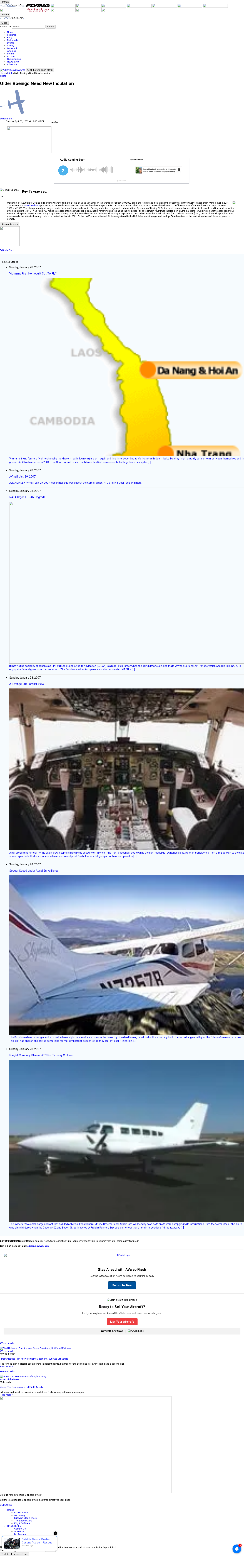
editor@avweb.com (38, 1246)
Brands (5, 2)
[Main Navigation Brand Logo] (12, 19)
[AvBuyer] (114, 7)
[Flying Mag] (38, 7)
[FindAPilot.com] (88, 11)
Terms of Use (21, 1536)
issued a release (31, 205)
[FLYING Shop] (113, 11)
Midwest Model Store (25, 1518)
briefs (10, 73)
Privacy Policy (21, 1539)
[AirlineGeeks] (63, 7)
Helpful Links (14, 1526)
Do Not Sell (20, 1542)
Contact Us (20, 1528)
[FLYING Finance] (63, 11)
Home (3, 73)
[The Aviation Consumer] (215, 7)
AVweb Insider (7, 1343)
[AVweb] (12, 7)
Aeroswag (19, 1515)
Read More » (6, 1366)
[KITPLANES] (139, 7)
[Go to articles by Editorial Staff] (122, 103)
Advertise (19, 1531)
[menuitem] (125, 32)
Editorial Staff (7, 118)
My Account (20, 1534)
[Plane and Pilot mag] (165, 7)
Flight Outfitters (22, 1523)
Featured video (7, 1371)
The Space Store (23, 1520)
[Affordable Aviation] (190, 7)
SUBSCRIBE (6, 1505)
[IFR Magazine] (12, 11)
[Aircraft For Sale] (88, 7)
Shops (10, 1510)
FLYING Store (21, 1512)
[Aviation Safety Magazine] (38, 11)
